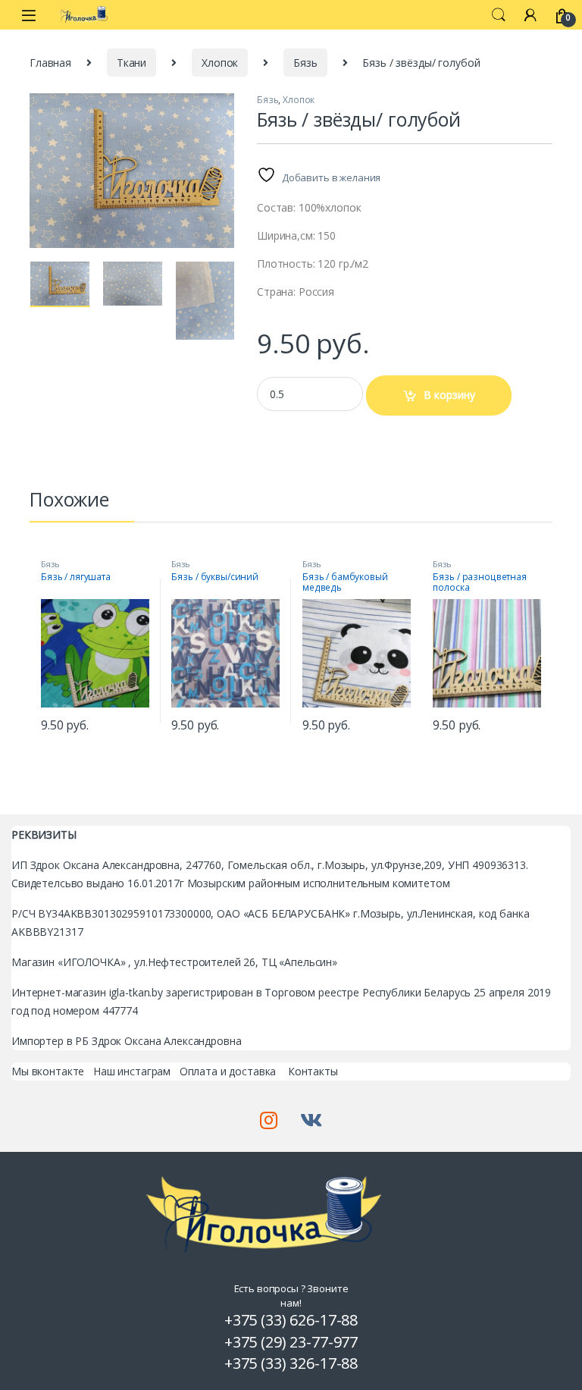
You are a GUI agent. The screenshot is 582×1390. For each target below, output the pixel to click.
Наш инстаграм (132, 1071)
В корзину (449, 395)
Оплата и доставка (228, 1071)
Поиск (498, 15)
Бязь (305, 62)
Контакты (313, 1071)
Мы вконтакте (47, 1071)
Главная (50, 62)
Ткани (131, 62)
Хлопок (220, 62)
